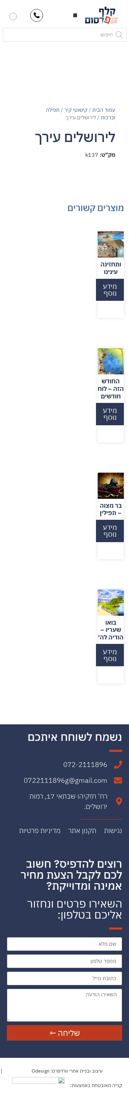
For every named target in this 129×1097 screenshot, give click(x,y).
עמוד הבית (103, 110)
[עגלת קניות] (13, 16)
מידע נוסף (110, 290)
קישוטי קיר (75, 110)
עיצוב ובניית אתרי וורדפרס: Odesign (67, 1071)
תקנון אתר (82, 830)
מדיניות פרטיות (40, 830)
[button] (75, 15)
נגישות (113, 830)
